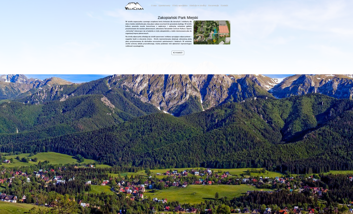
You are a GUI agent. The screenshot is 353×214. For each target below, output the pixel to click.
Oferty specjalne (179, 5)
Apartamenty (164, 5)
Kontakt (224, 5)
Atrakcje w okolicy (197, 5)
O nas (154, 5)
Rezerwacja (213, 5)
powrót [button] (179, 53)
